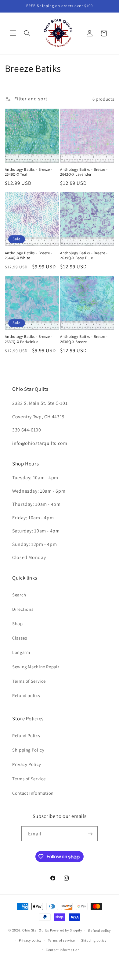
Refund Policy (26, 735)
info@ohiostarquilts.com (39, 443)
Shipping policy (93, 940)
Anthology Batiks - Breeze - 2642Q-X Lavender (84, 172)
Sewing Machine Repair (35, 667)
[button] (13, 33)
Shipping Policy (28, 750)
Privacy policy (30, 940)
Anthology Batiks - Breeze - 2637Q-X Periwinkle (28, 339)
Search (19, 595)
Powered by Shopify (66, 930)
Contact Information (33, 793)
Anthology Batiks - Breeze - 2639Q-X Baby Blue (84, 255)
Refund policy (26, 695)
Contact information (63, 949)
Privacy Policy (26, 764)
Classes (19, 638)
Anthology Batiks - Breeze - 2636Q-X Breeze (84, 339)
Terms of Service (29, 681)
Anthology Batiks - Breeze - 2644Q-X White (28, 255)
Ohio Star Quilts (35, 930)
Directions (22, 609)
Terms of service (61, 940)
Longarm (21, 652)
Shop (17, 623)
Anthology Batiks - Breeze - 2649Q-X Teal (28, 172)
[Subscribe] (90, 833)
